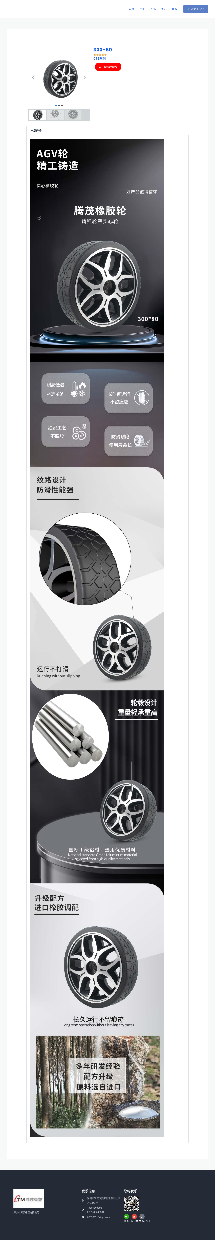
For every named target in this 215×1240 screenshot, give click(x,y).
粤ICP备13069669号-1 (137, 1221)
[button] (33, 77)
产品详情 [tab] (36, 130)
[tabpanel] (107, 639)
